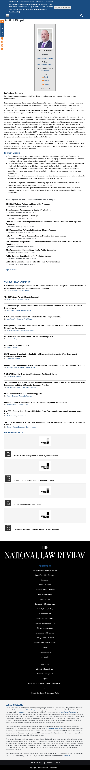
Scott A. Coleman (12, 396)
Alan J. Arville (11, 319)
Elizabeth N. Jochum (13, 359)
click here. (67, 756)
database (22, 712)
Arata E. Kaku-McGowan (23, 310)
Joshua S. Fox (21, 416)
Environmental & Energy (45, 633)
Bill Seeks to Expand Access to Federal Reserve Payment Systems (33, 262)
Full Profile (45, 71)
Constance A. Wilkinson (24, 319)
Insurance (45, 664)
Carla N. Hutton (24, 290)
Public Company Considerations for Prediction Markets (28, 256)
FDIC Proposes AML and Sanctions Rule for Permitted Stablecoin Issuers (36, 236)
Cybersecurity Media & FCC (45, 623)
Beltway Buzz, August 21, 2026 (16, 345)
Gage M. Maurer (31, 427)
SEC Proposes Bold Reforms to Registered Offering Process (31, 230)
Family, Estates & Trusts (45, 638)
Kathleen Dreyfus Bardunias (16, 427)
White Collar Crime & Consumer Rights (45, 693)
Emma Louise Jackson (14, 376)
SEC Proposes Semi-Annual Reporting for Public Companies (31, 250)
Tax (45, 688)
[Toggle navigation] (7, 15)
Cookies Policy (14, 12)
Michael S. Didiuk (23, 299)
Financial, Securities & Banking (45, 642)
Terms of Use (18, 710)
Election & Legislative (45, 628)
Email (46, 77)
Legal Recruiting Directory (45, 575)
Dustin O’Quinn (11, 405)
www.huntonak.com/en (45, 64)
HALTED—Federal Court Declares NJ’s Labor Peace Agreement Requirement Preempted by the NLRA (43, 412)
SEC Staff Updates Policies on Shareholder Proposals (28, 204)
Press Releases (45, 585)
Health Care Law (45, 652)
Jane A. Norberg (12, 339)
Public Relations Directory (45, 589)
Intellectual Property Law (45, 669)
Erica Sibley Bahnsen (29, 387)
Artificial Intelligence (45, 594)
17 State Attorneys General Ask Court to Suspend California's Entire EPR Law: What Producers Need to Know (43, 307)
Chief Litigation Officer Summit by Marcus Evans (34, 480)
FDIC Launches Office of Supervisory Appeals (23, 394)
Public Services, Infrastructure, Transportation (45, 683)
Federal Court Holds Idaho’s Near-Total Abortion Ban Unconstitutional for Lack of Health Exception (44, 365)
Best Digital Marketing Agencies (45, 570)
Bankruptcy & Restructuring (45, 604)
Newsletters (45, 580)
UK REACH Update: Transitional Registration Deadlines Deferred (30, 374)
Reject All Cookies (62, 7)
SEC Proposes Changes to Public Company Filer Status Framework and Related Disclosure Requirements (43, 243)
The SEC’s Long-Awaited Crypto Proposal (21, 297)
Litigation (45, 679)
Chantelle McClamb (13, 330)
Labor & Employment (45, 674)
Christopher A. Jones (27, 330)
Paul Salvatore (11, 416)
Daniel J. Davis (11, 299)
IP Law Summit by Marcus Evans (27, 505)
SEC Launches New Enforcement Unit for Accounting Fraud (28, 337)
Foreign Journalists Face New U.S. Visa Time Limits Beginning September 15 (35, 402)
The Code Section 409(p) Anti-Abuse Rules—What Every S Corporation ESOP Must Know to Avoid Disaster (44, 423)
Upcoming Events (13, 433)
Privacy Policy (30, 710)
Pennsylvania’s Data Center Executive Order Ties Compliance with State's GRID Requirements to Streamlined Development (43, 326)
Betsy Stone (10, 310)
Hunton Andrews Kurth (45, 58)
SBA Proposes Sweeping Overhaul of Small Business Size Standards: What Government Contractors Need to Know (40, 355)
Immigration (45, 657)
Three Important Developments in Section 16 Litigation (28, 210)
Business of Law (45, 614)
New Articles (2, 30)
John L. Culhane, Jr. (25, 396)
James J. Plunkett (12, 347)
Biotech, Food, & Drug (45, 609)
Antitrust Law (45, 599)
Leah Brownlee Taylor (14, 387)
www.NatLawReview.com (69, 712)
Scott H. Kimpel (45, 50)
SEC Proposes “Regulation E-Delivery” (22, 216)
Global (45, 647)
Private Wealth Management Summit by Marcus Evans (36, 456)
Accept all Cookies (62, 3)
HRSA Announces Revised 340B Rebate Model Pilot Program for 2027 (32, 317)
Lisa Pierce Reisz (30, 367)
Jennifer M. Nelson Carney (15, 367)
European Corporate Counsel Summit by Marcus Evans (36, 529)
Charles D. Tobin (23, 405)
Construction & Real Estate (45, 618)
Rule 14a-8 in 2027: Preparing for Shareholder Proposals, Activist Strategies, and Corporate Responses (43, 223)
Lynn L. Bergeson (12, 290)
